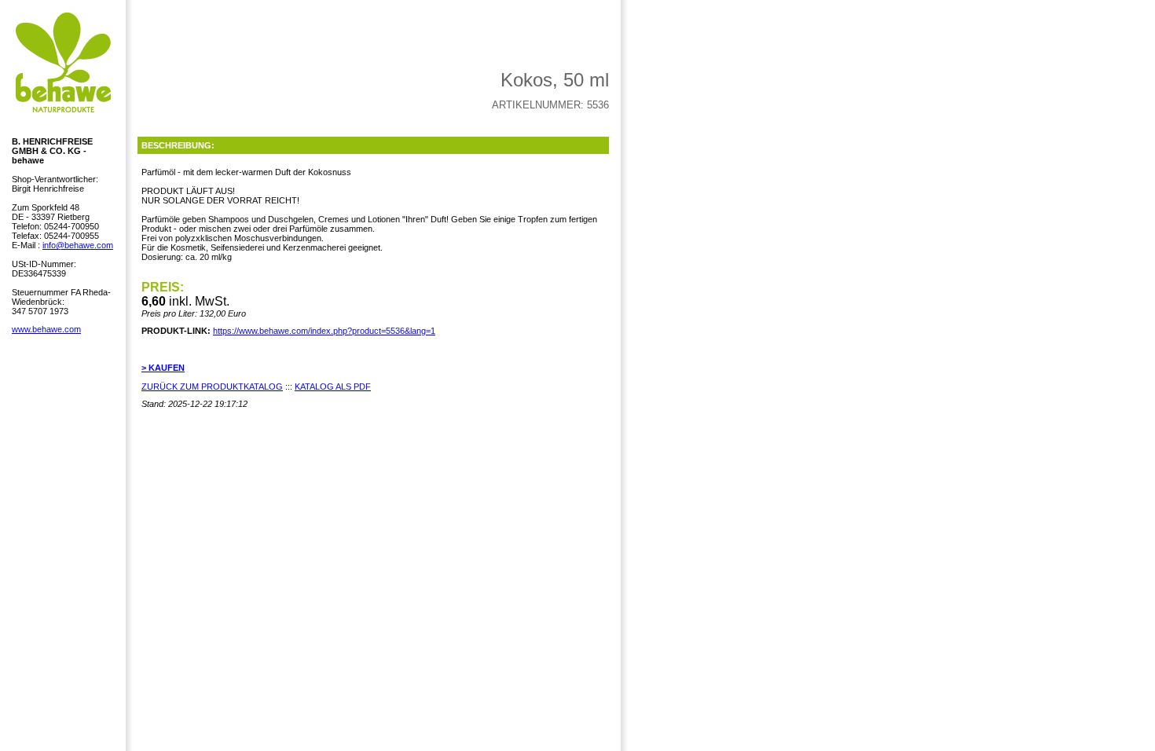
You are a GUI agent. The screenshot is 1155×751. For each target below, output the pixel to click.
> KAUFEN (163, 367)
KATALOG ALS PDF (333, 386)
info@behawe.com (77, 245)
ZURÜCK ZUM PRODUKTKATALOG (212, 386)
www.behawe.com (46, 329)
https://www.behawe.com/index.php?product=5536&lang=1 (324, 330)
